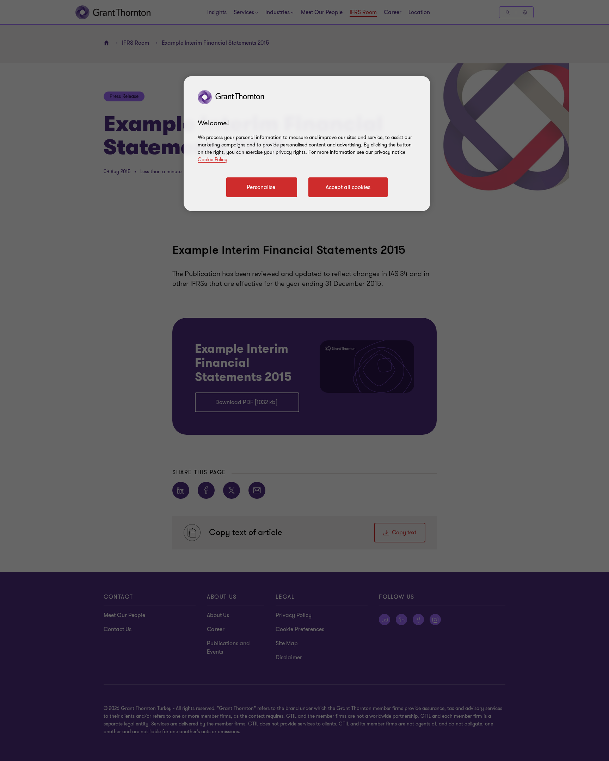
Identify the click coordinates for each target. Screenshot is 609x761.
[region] (307, 143)
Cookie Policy (212, 159)
